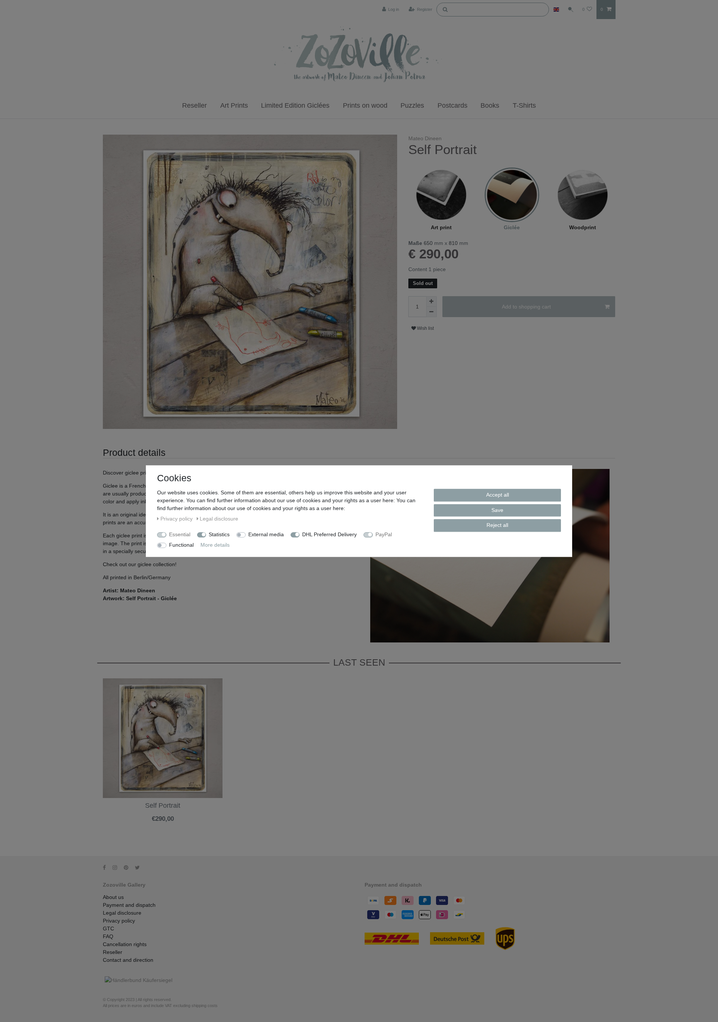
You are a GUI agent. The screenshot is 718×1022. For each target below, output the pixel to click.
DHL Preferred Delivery (329, 534)
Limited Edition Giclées (295, 105)
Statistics (219, 534)
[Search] (445, 9)
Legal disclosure (122, 913)
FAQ (108, 936)
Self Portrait (162, 805)
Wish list (425, 328)
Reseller (194, 105)
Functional (181, 545)
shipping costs (204, 1005)
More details (215, 545)
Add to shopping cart (526, 307)
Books (490, 105)
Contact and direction (128, 960)
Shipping (143, 825)
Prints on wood (365, 105)
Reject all (497, 525)
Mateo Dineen (425, 138)
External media (266, 534)
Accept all (497, 495)
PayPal (383, 534)
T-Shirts (524, 105)
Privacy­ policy (119, 921)
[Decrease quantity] (431, 312)
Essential (179, 534)
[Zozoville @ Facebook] (107, 868)
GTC (108, 929)
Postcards (452, 105)
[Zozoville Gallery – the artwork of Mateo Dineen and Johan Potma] (359, 55)
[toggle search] (570, 9)
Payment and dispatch (129, 905)
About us (113, 897)
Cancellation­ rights (125, 944)
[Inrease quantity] (431, 301)
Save (497, 510)
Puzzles (412, 105)
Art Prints (234, 105)
